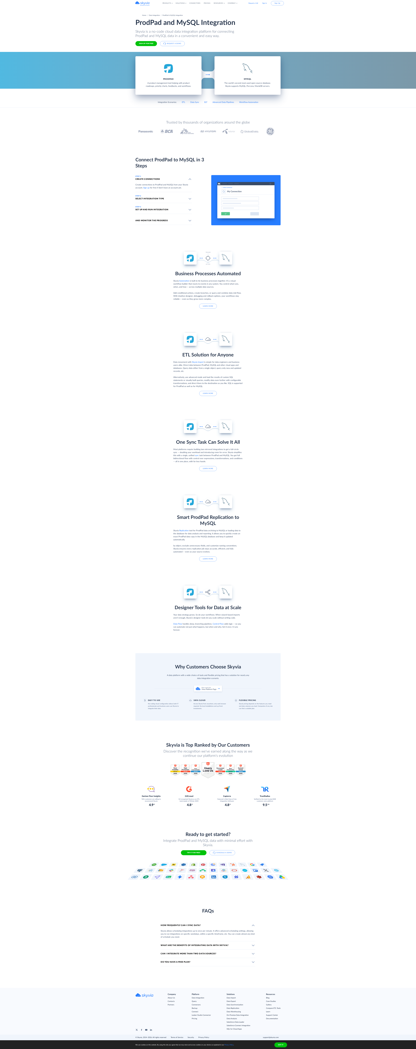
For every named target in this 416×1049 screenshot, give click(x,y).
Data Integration (154, 15)
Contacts (171, 1001)
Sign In (264, 3)
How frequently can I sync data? (181, 925)
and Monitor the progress (151, 221)
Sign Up (277, 3)
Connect (195, 1012)
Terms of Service (177, 1037)
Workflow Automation (248, 102)
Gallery (268, 1005)
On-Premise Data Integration (238, 1015)
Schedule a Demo (224, 852)
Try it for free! (193, 852)
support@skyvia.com (271, 1037)
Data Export (231, 1001)
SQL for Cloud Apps (234, 1029)
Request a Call (253, 3)
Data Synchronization (235, 1005)
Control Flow (218, 624)
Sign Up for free (146, 43)
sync (197, 455)
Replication (184, 531)
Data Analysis (232, 1018)
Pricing (194, 1018)
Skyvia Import (198, 362)
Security (191, 1037)
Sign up (146, 188)
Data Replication (233, 1008)
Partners (171, 1005)
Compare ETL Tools (273, 1008)
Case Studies (271, 1001)
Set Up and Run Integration (151, 210)
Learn (268, 1012)
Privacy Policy (203, 1037)
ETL (183, 102)
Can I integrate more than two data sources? (188, 954)
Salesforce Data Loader (235, 1022)
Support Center (272, 1015)
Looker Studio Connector (201, 1015)
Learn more (208, 306)
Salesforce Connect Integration (238, 1025)
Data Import (231, 998)
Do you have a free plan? (175, 962)
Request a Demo (174, 43)
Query (194, 1001)
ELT (205, 102)
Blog (267, 998)
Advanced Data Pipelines (223, 102)
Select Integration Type (149, 199)
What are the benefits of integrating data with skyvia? (194, 945)
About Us (171, 998)
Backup (194, 1008)
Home (144, 15)
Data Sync (194, 102)
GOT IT (280, 1045)
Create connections (147, 179)
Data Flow (177, 624)
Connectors (196, 1005)
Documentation (272, 1018)
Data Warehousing (234, 1012)
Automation (184, 281)
